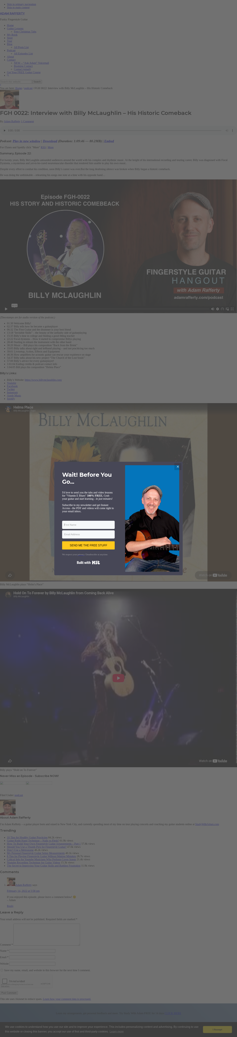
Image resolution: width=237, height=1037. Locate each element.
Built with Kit (88, 562)
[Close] (177, 466)
